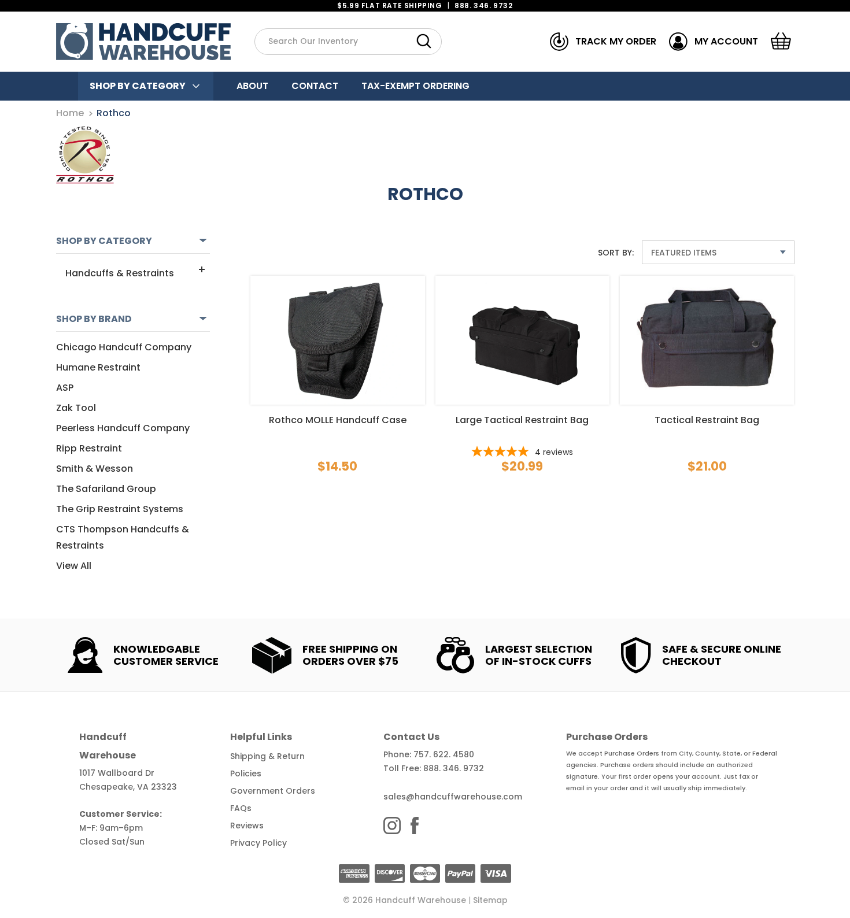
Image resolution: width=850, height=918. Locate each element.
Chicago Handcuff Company (123, 347)
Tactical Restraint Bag (707, 420)
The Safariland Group (106, 488)
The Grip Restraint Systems (119, 509)
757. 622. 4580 (443, 754)
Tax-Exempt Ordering (415, 85)
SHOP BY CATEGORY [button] (104, 240)
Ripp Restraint (89, 448)
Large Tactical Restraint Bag (522, 420)
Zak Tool (76, 407)
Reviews (247, 825)
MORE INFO (337, 360)
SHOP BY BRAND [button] (94, 318)
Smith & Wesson (94, 468)
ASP (64, 387)
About (252, 85)
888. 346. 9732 (483, 5)
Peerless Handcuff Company (123, 428)
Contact (314, 85)
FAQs (241, 808)
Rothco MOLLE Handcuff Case (337, 420)
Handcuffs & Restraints (119, 273)
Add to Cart (337, 328)
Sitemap (490, 900)
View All (73, 565)
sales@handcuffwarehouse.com (452, 796)
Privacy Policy (258, 843)
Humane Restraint (98, 367)
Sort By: (616, 252)
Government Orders (272, 791)
